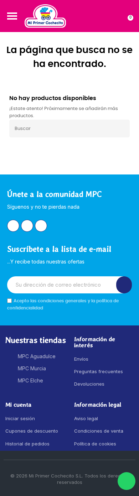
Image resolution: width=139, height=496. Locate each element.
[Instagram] (13, 226)
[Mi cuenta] (114, 16)
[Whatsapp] (126, 481)
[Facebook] (27, 226)
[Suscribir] (124, 284)
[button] (12, 16)
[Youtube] (41, 226)
